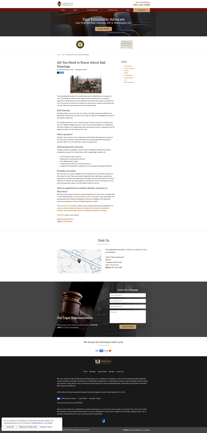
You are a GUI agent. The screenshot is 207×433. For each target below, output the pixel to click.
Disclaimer (92, 371)
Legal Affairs (69, 219)
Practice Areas (112, 10)
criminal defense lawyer (82, 197)
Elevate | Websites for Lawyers (136, 430)
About (75, 10)
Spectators (67, 142)
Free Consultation (143, 2)
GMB (126, 73)
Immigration (128, 75)
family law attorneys (91, 208)
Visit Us (103, 240)
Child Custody (129, 68)
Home (63, 10)
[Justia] (103, 421)
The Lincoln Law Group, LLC (79, 430)
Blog (127, 10)
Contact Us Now (103, 29)
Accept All (10, 427)
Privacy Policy (102, 371)
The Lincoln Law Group (65, 206)
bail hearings (67, 221)
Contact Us (141, 10)
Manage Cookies (95, 398)
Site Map (111, 371)
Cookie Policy (82, 398)
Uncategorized (129, 82)
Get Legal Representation (75, 318)
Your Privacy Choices (69, 398)
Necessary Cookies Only (28, 427)
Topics (124, 62)
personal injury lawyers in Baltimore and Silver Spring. (86, 210)
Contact (60, 215)
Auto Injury (128, 66)
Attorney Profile (92, 10)
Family (126, 71)
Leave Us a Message (128, 290)
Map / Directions (112, 265)
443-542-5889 (141, 5)
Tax (125, 80)
